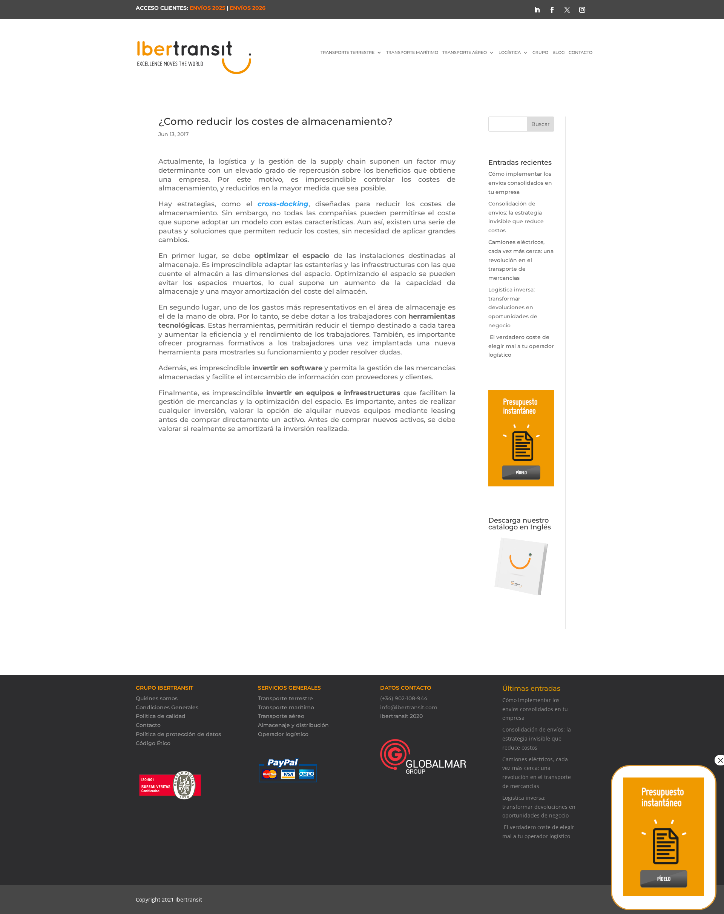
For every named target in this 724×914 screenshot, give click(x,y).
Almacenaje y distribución (293, 725)
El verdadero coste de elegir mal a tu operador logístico (521, 346)
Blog (558, 52)
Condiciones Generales (167, 707)
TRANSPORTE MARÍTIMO (412, 52)
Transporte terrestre (285, 698)
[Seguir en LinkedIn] (537, 10)
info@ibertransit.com (408, 707)
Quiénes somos (157, 698)
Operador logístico (283, 734)
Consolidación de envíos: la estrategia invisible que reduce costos (536, 738)
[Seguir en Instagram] (582, 10)
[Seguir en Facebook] (552, 10)
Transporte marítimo (286, 707)
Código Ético (153, 743)
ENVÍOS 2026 (247, 8)
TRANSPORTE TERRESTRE (347, 52)
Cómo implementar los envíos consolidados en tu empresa (520, 182)
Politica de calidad (161, 716)
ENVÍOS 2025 (207, 8)
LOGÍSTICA (510, 52)
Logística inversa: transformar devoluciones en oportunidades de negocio (512, 307)
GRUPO (540, 52)
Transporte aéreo (464, 52)
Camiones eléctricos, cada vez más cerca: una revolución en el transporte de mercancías (521, 260)
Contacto (148, 725)
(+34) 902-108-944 (403, 698)
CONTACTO (580, 52)
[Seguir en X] (567, 10)
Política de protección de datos (178, 734)
